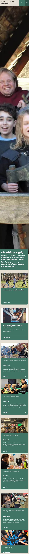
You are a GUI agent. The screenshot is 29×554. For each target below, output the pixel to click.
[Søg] (22, 3)
